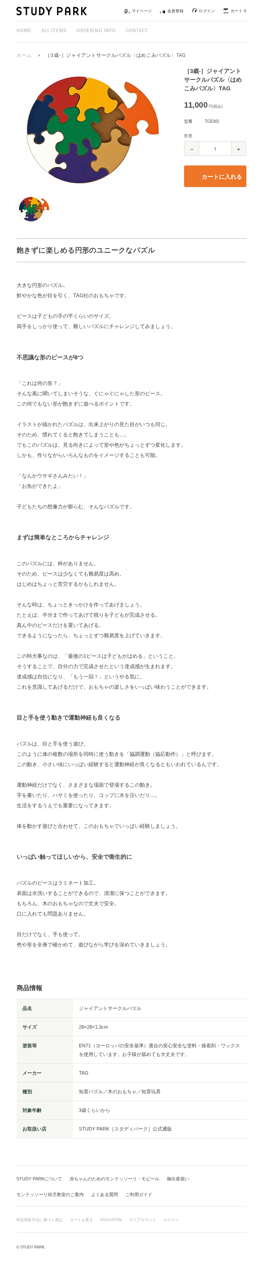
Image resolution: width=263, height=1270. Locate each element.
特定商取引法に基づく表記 (39, 1220)
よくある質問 (104, 1194)
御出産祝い (178, 1178)
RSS (104, 1220)
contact (137, 30)
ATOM (116, 1220)
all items (53, 30)
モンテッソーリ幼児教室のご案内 (50, 1194)
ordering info (96, 30)
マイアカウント (142, 1220)
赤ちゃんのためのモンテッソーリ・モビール (114, 1178)
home (23, 30)
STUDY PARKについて (39, 1178)
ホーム (23, 55)
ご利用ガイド (138, 1194)
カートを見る (81, 1220)
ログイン (171, 1220)
